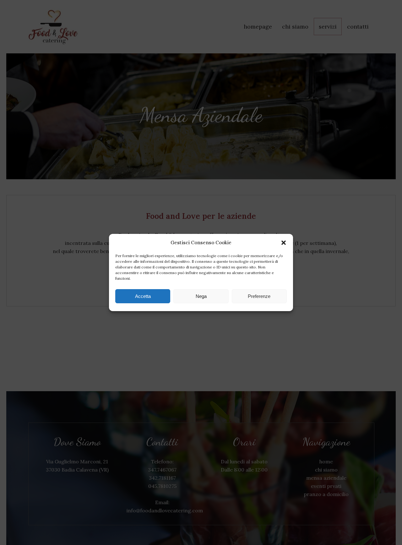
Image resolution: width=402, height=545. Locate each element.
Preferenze (259, 296)
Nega (201, 296)
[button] (283, 243)
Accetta (143, 296)
